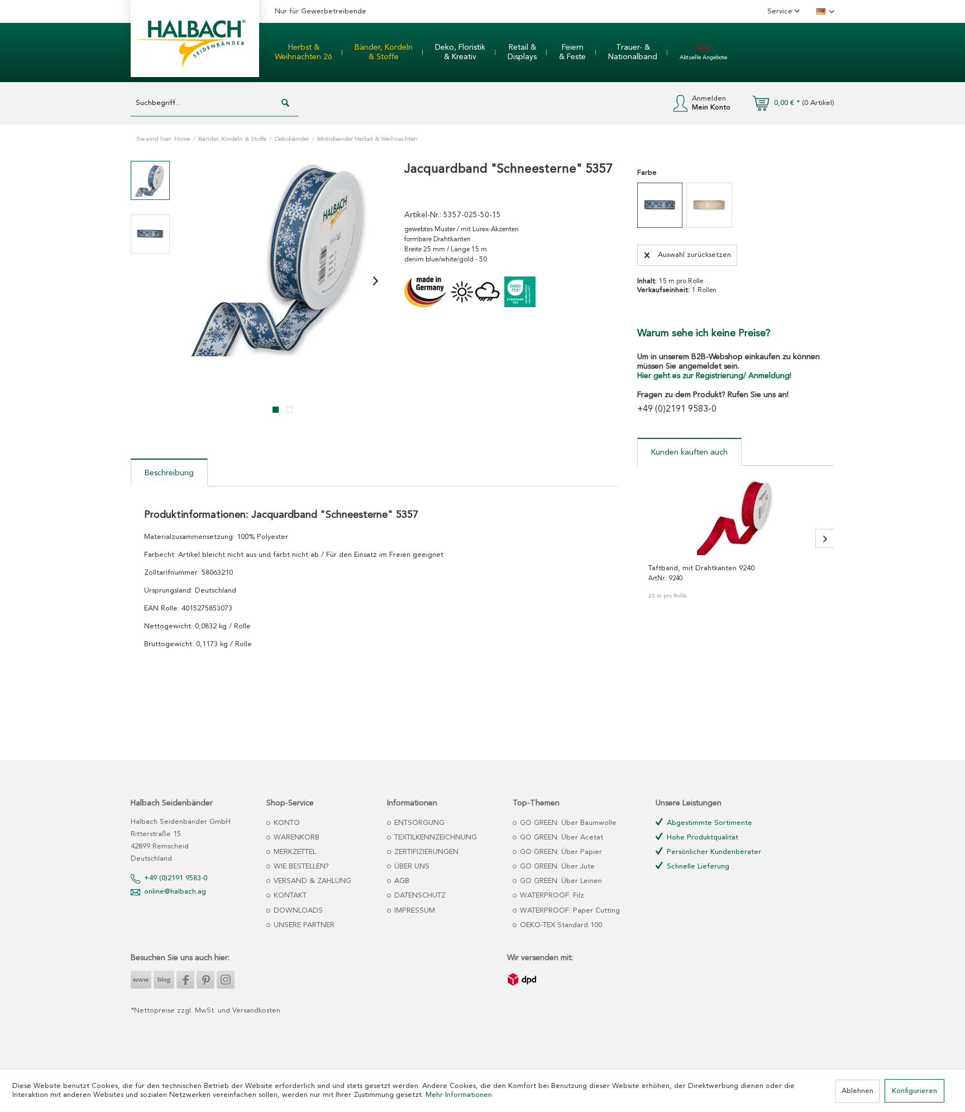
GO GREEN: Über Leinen (560, 881)
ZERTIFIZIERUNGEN (425, 852)
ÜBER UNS (410, 866)
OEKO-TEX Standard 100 (560, 925)
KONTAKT (289, 895)
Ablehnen (857, 1091)
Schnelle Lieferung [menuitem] (697, 866)
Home (182, 139)
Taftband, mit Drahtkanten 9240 (701, 568)
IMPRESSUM (413, 910)
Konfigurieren (914, 1091)
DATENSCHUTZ (419, 895)
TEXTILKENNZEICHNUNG (434, 837)
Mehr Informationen (459, 1095)
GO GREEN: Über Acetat (560, 837)
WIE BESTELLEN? (300, 866)
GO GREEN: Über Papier (560, 852)
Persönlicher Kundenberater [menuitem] (713, 852)
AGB (400, 881)
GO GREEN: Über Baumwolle (567, 823)
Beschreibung (169, 473)
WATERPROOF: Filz (551, 895)
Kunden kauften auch (689, 452)
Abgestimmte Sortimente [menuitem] (708, 823)
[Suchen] (285, 103)
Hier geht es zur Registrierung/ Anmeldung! (714, 376)
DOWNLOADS (297, 910)
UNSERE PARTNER (303, 925)
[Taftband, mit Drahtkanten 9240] (735, 516)
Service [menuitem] (781, 11)
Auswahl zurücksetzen (694, 255)
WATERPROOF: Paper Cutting (569, 910)
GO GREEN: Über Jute (556, 866)
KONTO (285, 823)
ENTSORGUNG (418, 823)
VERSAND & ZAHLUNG (311, 881)
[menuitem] (303, 52)
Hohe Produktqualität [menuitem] (701, 837)
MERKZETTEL (293, 852)
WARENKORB (295, 837)
